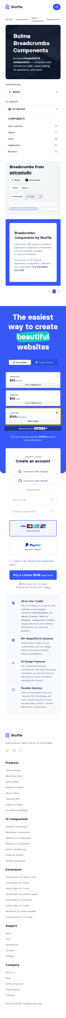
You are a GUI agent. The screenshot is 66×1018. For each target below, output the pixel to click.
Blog (8, 978)
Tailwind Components (17, 826)
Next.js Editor (12, 793)
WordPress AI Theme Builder (21, 911)
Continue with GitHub (36, 480)
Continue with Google (35, 471)
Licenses (10, 995)
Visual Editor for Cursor (18, 888)
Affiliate (10, 956)
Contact (10, 950)
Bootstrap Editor (14, 776)
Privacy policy (13, 989)
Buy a (33, 575)
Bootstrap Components (18, 832)
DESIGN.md (12, 944)
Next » (25, 188)
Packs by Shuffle (14, 855)
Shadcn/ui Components (18, 843)
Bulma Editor (12, 781)
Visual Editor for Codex (17, 882)
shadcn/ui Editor (14, 804)
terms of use (34, 561)
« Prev (15, 188)
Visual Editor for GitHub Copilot (22, 894)
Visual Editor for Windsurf (19, 899)
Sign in (47, 587)
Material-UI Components (18, 838)
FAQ (8, 939)
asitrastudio (20, 172)
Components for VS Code (19, 917)
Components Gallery (43, 620)
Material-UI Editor (15, 787)
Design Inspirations (15, 860)
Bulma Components (16, 849)
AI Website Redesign (16, 810)
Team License (46, 362)
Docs (8, 933)
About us (10, 972)
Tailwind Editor (13, 770)
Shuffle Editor (40, 612)
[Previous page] (49, 291)
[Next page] (59, 291)
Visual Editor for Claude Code (21, 877)
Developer (21, 362)
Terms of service (14, 983)
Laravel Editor (13, 798)
